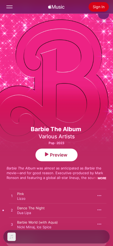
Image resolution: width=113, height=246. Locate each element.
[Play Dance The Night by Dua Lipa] (12, 210)
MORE (102, 178)
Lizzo (21, 198)
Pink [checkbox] (20, 194)
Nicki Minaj (26, 227)
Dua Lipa (24, 213)
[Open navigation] (9, 7)
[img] (56, 6)
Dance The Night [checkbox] (31, 208)
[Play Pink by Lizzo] (12, 196)
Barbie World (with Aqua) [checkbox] (37, 222)
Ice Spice (44, 227)
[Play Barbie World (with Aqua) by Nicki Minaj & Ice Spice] (12, 224)
